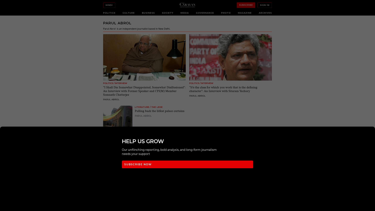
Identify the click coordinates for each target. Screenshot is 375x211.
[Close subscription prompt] (372, 132)
